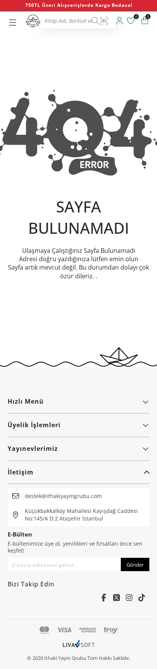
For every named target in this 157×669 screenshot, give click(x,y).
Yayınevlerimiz (33, 448)
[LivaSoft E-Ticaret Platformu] (79, 647)
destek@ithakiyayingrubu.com (63, 496)
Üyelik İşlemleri (34, 425)
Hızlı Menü (26, 401)
